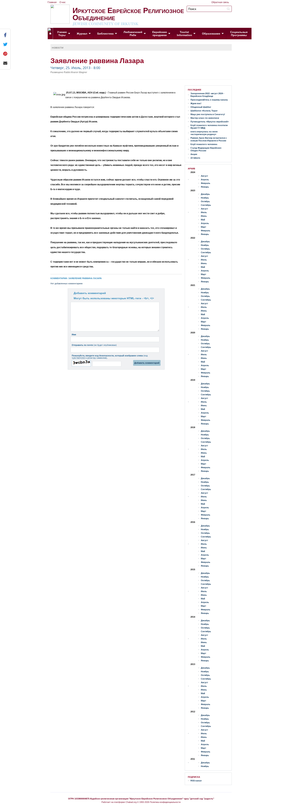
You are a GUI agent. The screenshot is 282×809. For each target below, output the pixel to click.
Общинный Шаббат (200, 107)
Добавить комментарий (90, 293)
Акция (193, 154)
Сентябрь (206, 205)
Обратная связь (220, 2)
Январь (205, 187)
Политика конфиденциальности (165, 802)
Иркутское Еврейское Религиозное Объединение (128, 15)
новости (57, 47)
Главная (52, 2)
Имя (74, 334)
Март (203, 227)
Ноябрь (205, 198)
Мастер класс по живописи (204, 118)
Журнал (82, 33)
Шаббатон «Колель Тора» (204, 111)
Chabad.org (131, 802)
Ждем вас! (195, 103)
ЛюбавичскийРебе (133, 33)
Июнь (204, 216)
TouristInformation (184, 33)
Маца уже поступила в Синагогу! (207, 114)
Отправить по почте (94, 345)
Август (204, 176)
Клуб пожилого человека (203, 144)
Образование (211, 33)
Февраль (205, 183)
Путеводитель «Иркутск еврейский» (209, 121)
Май (203, 219)
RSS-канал (196, 780)
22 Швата (195, 158)
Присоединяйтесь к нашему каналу (209, 100)
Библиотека (105, 33)
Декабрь (205, 194)
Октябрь (205, 201)
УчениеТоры (62, 33)
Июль (204, 212)
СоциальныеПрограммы (239, 33)
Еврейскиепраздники (159, 33)
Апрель (205, 179)
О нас (62, 2)
